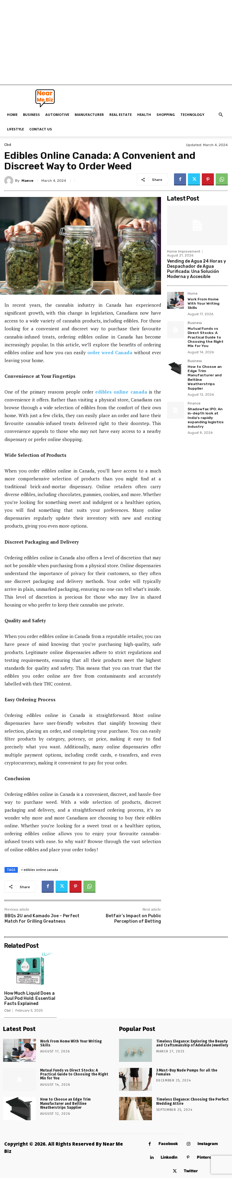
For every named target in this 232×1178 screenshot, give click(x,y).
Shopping (165, 114)
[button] (220, 115)
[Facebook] (180, 179)
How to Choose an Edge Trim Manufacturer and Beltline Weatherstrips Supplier (65, 1103)
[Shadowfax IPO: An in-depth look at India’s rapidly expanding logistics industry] (175, 410)
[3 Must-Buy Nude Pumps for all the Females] (135, 1079)
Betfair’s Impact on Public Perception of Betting (133, 918)
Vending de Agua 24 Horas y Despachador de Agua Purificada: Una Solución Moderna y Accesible (196, 269)
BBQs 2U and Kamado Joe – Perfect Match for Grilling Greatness (42, 918)
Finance (194, 403)
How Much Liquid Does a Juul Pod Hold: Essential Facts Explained (29, 998)
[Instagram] (188, 1144)
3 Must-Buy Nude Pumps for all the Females (186, 1072)
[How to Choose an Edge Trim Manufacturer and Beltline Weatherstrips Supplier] (175, 367)
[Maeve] (9, 180)
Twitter (191, 1170)
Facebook (168, 1143)
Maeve (27, 180)
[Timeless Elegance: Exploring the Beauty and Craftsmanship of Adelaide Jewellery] (135, 1050)
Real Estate (120, 114)
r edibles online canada (39, 870)
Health (144, 114)
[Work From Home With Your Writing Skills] (175, 300)
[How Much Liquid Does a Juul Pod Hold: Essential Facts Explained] (30, 970)
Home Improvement (183, 251)
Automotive (57, 114)
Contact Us (40, 129)
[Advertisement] (116, 42)
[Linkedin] (152, 1157)
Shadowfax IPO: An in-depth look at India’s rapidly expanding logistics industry (206, 418)
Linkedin (169, 1157)
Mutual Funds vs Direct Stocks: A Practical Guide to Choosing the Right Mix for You (206, 337)
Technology (192, 114)
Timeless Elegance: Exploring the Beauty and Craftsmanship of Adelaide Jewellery (192, 1043)
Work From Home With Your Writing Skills (203, 303)
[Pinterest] (208, 179)
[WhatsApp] (222, 179)
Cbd (7, 144)
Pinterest (206, 1157)
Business (31, 114)
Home (12, 114)
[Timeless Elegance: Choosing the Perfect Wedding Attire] (135, 1108)
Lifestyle (15, 129)
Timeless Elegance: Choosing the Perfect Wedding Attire (192, 1101)
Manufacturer (89, 114)
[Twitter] (194, 179)
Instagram (208, 1143)
